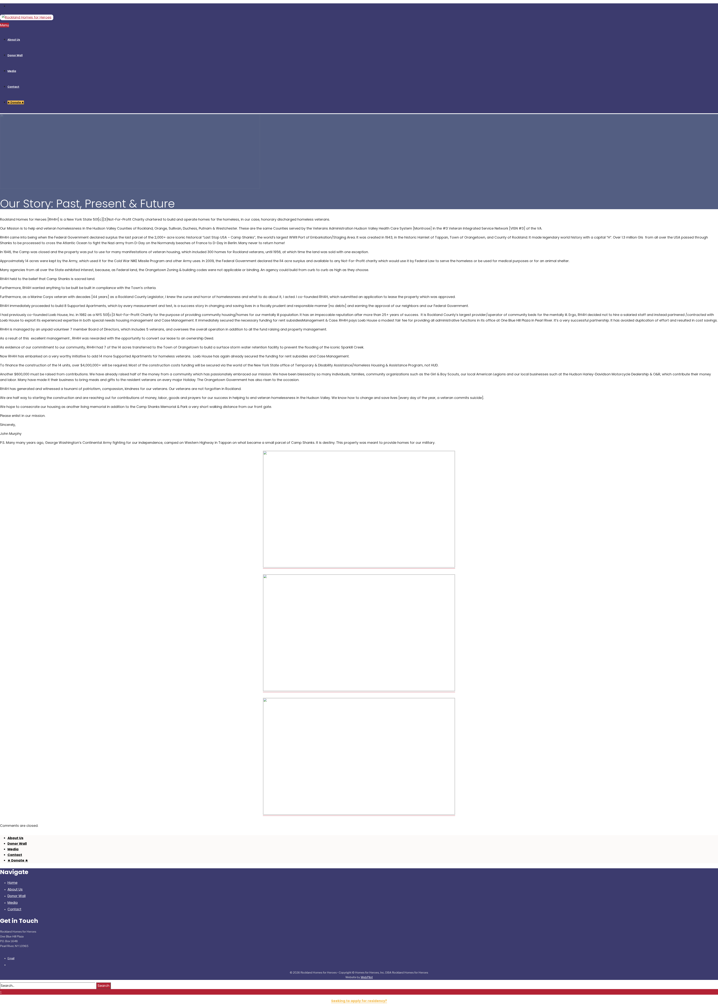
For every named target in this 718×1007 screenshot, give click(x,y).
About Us (15, 889)
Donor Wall (16, 896)
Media (12, 902)
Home (12, 882)
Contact (14, 909)
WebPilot (367, 977)
